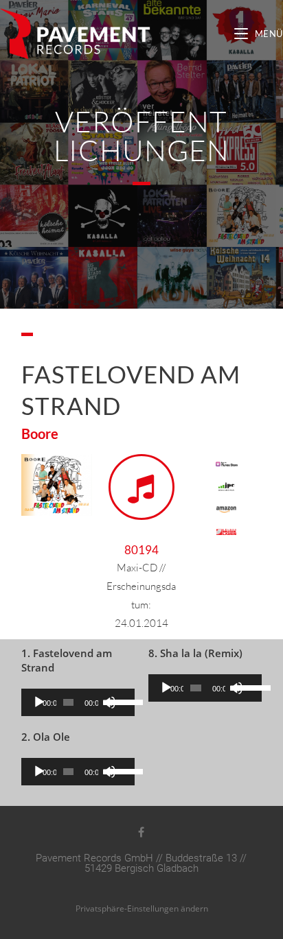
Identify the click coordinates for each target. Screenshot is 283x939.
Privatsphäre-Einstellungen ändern (142, 908)
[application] (78, 702)
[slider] (118, 701)
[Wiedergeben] (39, 702)
